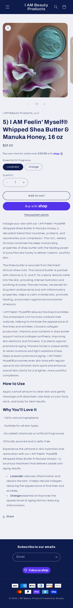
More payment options (36, 215)
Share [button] (10, 516)
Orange (34, 167)
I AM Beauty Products (30, 598)
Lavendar (13, 167)
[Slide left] (28, 104)
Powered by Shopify (53, 598)
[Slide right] (44, 104)
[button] (7, 7)
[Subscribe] (56, 557)
